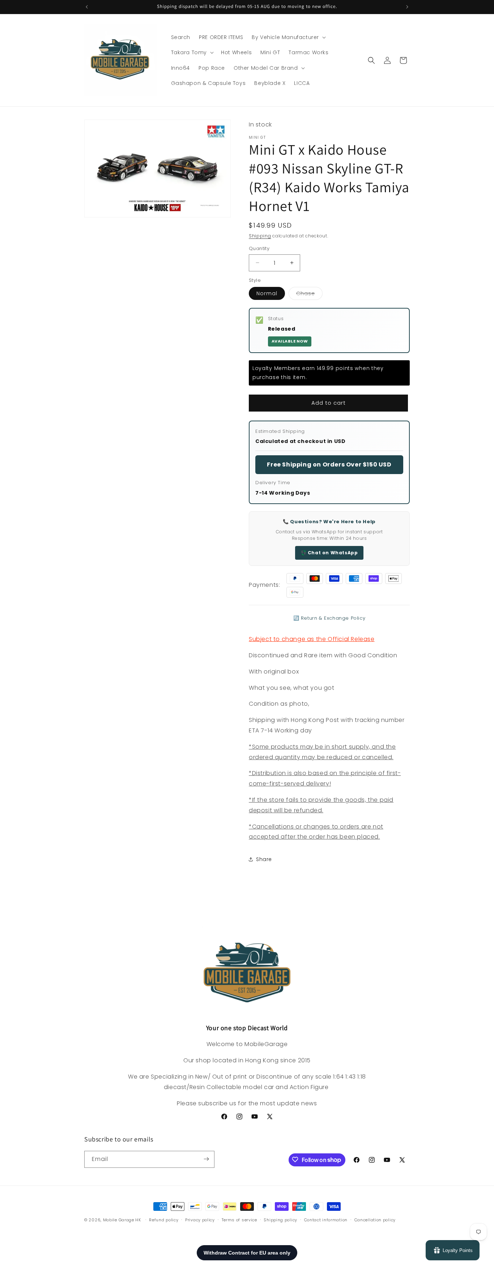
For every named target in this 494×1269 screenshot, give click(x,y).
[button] (288, 37)
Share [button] (264, 859)
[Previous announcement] (87, 7)
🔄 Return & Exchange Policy (329, 618)
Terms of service (239, 1220)
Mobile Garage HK (122, 1220)
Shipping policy (280, 1220)
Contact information (326, 1220)
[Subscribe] (206, 1158)
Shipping (260, 236)
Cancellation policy (375, 1220)
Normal (266, 293)
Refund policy (163, 1220)
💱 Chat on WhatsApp (329, 553)
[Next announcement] (407, 7)
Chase (309, 294)
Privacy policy (200, 1220)
